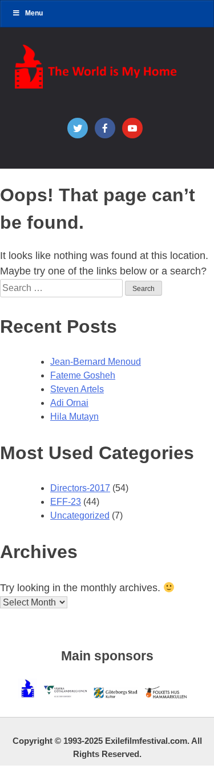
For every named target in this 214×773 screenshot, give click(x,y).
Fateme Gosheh (82, 375)
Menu (34, 13)
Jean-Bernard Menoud (95, 361)
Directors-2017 (80, 488)
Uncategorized (80, 515)
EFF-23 (65, 502)
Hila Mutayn (74, 416)
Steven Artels (77, 389)
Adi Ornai (69, 403)
